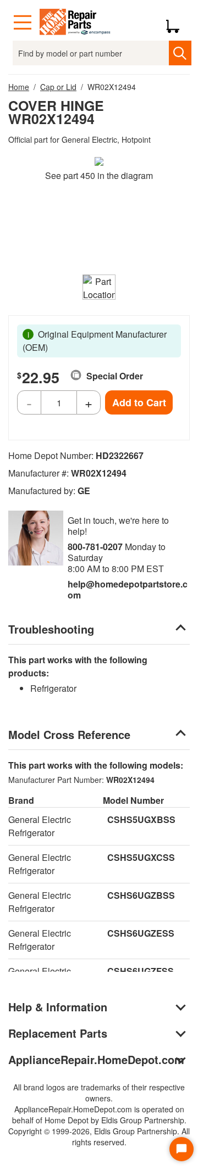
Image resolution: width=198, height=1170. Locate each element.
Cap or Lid (58, 86)
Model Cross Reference (69, 734)
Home (18, 86)
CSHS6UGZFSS (140, 971)
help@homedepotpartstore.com (128, 589)
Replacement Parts (57, 1033)
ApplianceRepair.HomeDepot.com (96, 1059)
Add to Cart (139, 402)
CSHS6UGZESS (140, 933)
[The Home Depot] (75, 22)
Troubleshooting (51, 629)
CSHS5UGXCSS (141, 857)
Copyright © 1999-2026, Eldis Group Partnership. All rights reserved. (99, 1136)
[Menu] (22, 22)
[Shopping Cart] (177, 22)
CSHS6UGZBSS (141, 895)
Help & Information (57, 1007)
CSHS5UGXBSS (141, 819)
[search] (180, 53)
